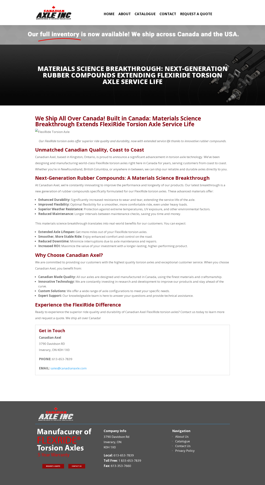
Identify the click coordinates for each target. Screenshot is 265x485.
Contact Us (183, 446)
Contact (168, 14)
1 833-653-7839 (129, 460)
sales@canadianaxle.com (68, 368)
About (124, 14)
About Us (182, 436)
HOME (109, 14)
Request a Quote (196, 14)
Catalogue (145, 14)
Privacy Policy (185, 451)
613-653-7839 (124, 455)
